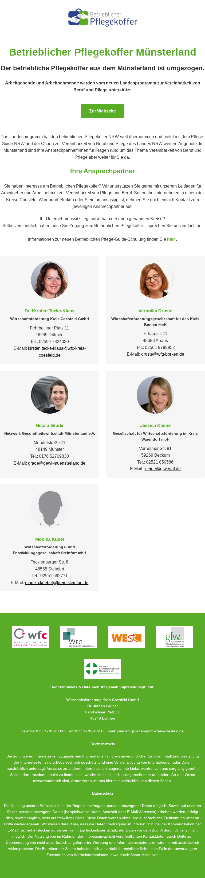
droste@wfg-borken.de (162, 354)
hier (171, 239)
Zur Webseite (102, 111)
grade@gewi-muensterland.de (56, 463)
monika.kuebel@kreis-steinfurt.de (56, 582)
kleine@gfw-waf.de (162, 469)
